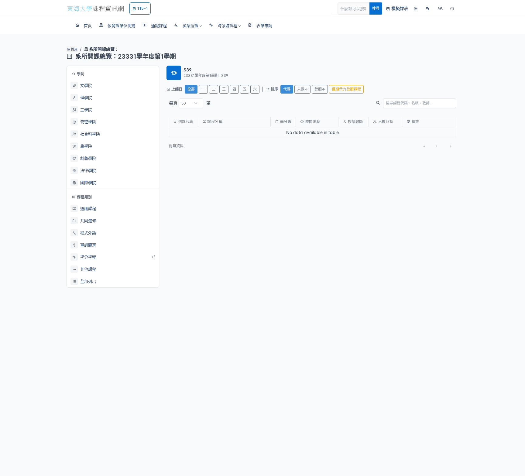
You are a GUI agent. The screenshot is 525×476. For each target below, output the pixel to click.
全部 (191, 89)
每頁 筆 (190, 102)
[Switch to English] (428, 8)
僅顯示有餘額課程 (346, 89)
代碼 (286, 89)
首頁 (73, 49)
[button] (187, 25)
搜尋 (375, 8)
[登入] (416, 8)
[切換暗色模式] (452, 8)
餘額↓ (319, 89)
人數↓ (302, 89)
